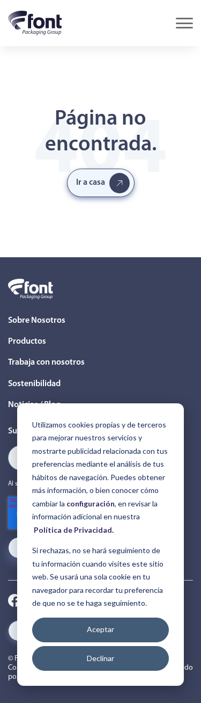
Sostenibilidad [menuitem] (34, 384)
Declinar (100, 658)
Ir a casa (90, 182)
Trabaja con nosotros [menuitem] (46, 362)
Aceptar (100, 629)
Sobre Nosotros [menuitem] (36, 320)
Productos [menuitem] (27, 341)
